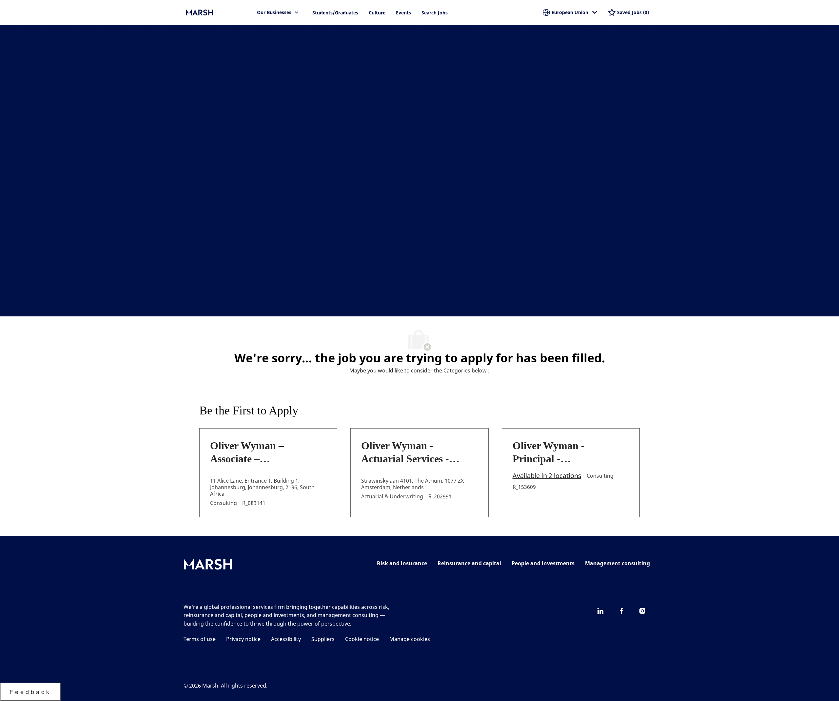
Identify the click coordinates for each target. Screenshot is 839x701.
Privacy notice (243, 639)
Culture (377, 13)
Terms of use (200, 639)
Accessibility (286, 639)
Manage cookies (409, 639)
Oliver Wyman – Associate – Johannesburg (247, 452)
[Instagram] (642, 611)
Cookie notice (362, 639)
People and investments (543, 563)
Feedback (30, 691)
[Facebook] (621, 611)
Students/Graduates (335, 13)
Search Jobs (434, 13)
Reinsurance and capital (469, 563)
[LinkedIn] (600, 611)
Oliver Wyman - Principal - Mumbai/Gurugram (558, 452)
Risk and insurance (402, 563)
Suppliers (323, 639)
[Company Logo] (219, 12)
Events (403, 13)
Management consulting (617, 563)
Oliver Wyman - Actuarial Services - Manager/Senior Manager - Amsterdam (412, 452)
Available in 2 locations (547, 476)
